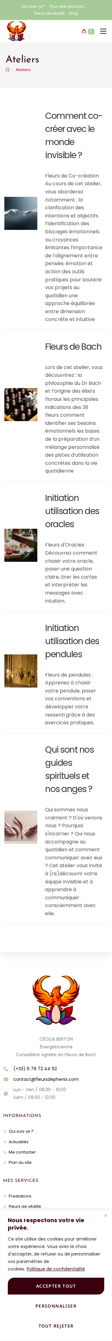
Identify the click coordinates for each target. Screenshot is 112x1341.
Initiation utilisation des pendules (72, 641)
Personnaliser (56, 1306)
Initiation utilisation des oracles (72, 511)
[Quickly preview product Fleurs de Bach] (34, 399)
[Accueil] (8, 70)
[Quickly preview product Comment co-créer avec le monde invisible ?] (34, 208)
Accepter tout (56, 1286)
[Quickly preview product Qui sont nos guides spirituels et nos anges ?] (34, 821)
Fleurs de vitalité (49, 13)
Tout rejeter (56, 1326)
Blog (73, 13)
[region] (56, 1275)
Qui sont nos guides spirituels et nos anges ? (69, 769)
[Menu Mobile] (101, 31)
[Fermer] (105, 1215)
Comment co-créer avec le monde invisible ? (74, 135)
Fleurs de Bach (73, 347)
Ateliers (23, 70)
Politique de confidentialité (56, 1269)
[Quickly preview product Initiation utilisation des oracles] (34, 539)
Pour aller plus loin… (68, 6)
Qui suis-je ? (33, 6)
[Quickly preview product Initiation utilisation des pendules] (34, 665)
